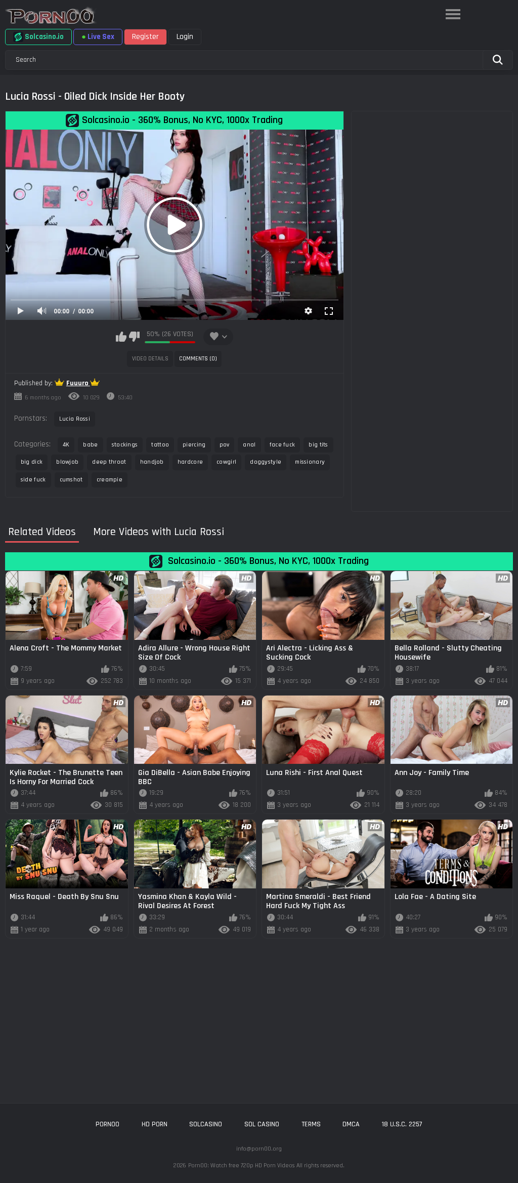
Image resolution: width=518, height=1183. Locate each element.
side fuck (33, 479)
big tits (318, 444)
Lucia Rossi (74, 419)
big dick (31, 462)
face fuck (282, 444)
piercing (194, 444)
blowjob (67, 462)
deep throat (109, 462)
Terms (311, 1124)
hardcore (190, 462)
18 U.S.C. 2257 (402, 1124)
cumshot (71, 479)
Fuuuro (78, 383)
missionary (310, 462)
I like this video (121, 337)
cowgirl (226, 462)
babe (90, 444)
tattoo (160, 444)
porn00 (107, 1124)
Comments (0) (198, 358)
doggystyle (265, 462)
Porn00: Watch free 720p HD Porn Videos (241, 1165)
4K (66, 444)
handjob (152, 462)
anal (249, 444)
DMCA (351, 1124)
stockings (125, 444)
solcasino (205, 1124)
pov (225, 444)
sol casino (261, 1124)
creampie (109, 479)
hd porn (154, 1124)
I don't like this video (134, 337)
